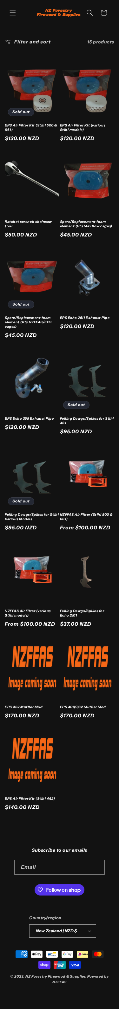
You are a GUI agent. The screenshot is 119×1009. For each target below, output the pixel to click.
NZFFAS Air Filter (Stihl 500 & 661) (86, 517)
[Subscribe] (97, 867)
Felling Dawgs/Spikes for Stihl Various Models (32, 517)
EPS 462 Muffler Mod (24, 707)
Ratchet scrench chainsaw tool (28, 224)
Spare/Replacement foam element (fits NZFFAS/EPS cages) (28, 322)
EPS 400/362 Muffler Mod (83, 707)
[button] (13, 13)
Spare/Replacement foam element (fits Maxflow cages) (86, 224)
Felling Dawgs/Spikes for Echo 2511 (82, 613)
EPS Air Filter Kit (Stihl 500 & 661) (31, 127)
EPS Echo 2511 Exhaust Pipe (85, 318)
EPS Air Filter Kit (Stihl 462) (30, 799)
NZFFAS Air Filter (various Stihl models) (28, 613)
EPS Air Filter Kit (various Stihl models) (83, 127)
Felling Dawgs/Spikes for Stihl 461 (87, 421)
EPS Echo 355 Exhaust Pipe (29, 419)
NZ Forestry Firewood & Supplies (56, 976)
